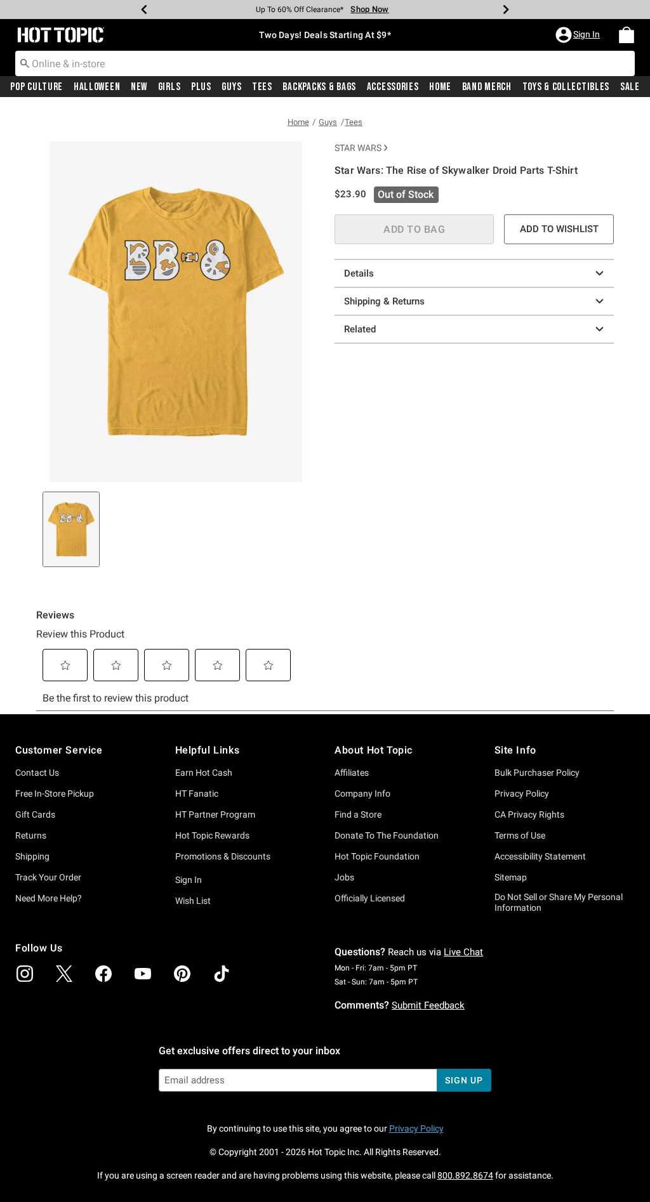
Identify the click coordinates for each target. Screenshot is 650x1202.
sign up (463, 1080)
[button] (579, 34)
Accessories (393, 87)
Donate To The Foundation (387, 835)
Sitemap (510, 877)
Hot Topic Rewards (212, 835)
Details (359, 273)
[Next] (505, 9)
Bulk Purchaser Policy (537, 773)
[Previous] (144, 9)
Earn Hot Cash (203, 773)
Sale (630, 87)
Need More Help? (48, 898)
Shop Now (369, 9)
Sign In (188, 880)
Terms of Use (519, 835)
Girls (169, 87)
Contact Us (37, 773)
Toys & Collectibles (566, 87)
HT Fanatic (196, 793)
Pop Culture (36, 87)
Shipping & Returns (384, 301)
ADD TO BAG (414, 229)
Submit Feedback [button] (428, 1005)
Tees (262, 87)
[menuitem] (626, 35)
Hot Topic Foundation (377, 856)
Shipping (32, 856)
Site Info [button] (515, 750)
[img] (24, 973)
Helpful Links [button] (207, 750)
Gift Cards (35, 814)
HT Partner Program (215, 814)
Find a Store (358, 814)
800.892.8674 (465, 1175)
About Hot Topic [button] (374, 750)
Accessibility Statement (540, 856)
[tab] (71, 529)
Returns (30, 835)
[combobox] (325, 63)
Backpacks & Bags (319, 87)
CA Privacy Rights (529, 814)
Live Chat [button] (463, 952)
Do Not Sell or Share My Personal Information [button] (558, 902)
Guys (231, 87)
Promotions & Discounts (222, 856)
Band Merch (487, 87)
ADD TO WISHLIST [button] (559, 229)
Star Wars (358, 148)
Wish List (193, 901)
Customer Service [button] (59, 750)
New (139, 87)
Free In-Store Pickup (54, 793)
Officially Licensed (370, 898)
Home (440, 87)
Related (360, 329)
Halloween (97, 87)
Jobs (344, 877)
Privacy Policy (521, 793)
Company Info (362, 793)
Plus (201, 87)
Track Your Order (48, 877)
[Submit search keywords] (24, 62)
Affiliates (352, 773)
